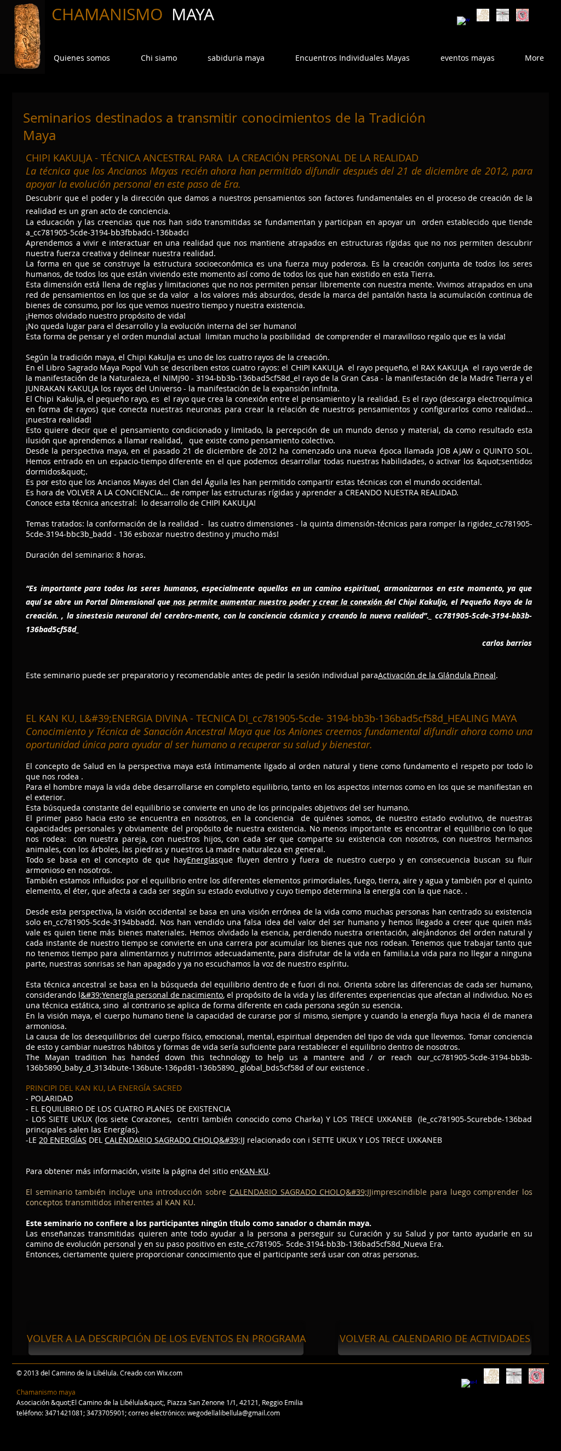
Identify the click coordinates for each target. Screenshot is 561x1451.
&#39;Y (93, 995)
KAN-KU (253, 1171)
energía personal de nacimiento (164, 995)
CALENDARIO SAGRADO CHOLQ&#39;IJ (175, 1140)
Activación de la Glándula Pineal (437, 675)
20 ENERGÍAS (63, 1140)
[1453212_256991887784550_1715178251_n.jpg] (522, 15)
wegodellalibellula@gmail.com (233, 1412)
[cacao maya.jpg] (483, 15)
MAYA (192, 14)
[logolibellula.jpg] (502, 15)
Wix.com (169, 1372)
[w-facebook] (463, 22)
